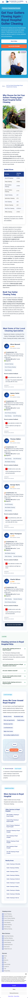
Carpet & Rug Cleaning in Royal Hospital (13, 820)
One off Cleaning (7, 914)
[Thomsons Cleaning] (15, 2)
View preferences (14, 993)
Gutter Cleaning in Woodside (13, 864)
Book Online (14, 41)
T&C (5, 968)
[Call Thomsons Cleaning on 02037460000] (25, 2)
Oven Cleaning (7, 922)
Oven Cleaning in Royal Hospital (12, 836)
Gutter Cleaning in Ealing (12, 886)
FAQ (5, 958)
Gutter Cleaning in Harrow (13, 897)
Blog (5, 962)
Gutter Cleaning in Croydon (13, 882)
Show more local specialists (14, 624)
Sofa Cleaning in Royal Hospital (12, 847)
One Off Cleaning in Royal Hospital (13, 852)
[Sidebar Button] (2, 2)
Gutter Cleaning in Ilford (12, 871)
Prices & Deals (7, 964)
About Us (6, 960)
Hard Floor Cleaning (8, 938)
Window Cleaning (8, 924)
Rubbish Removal (8, 948)
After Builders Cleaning (9, 940)
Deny (14, 989)
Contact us (6, 966)
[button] (26, 974)
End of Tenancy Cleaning (9, 918)
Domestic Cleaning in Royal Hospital (13, 831)
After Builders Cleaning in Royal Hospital (13, 815)
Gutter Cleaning (7, 942)
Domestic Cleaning (8, 916)
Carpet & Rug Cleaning (9, 920)
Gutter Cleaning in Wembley (13, 894)
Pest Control (7, 946)
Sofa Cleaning (7, 926)
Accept (14, 985)
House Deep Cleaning (8, 936)
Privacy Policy (10, 996)
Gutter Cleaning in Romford (13, 879)
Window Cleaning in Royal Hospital (13, 841)
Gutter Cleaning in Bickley (13, 867)
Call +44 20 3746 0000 (14, 46)
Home (5, 955)
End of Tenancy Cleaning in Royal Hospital (13, 826)
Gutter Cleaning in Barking (13, 875)
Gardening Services (8, 944)
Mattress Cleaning (8, 928)
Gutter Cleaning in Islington (13, 890)
